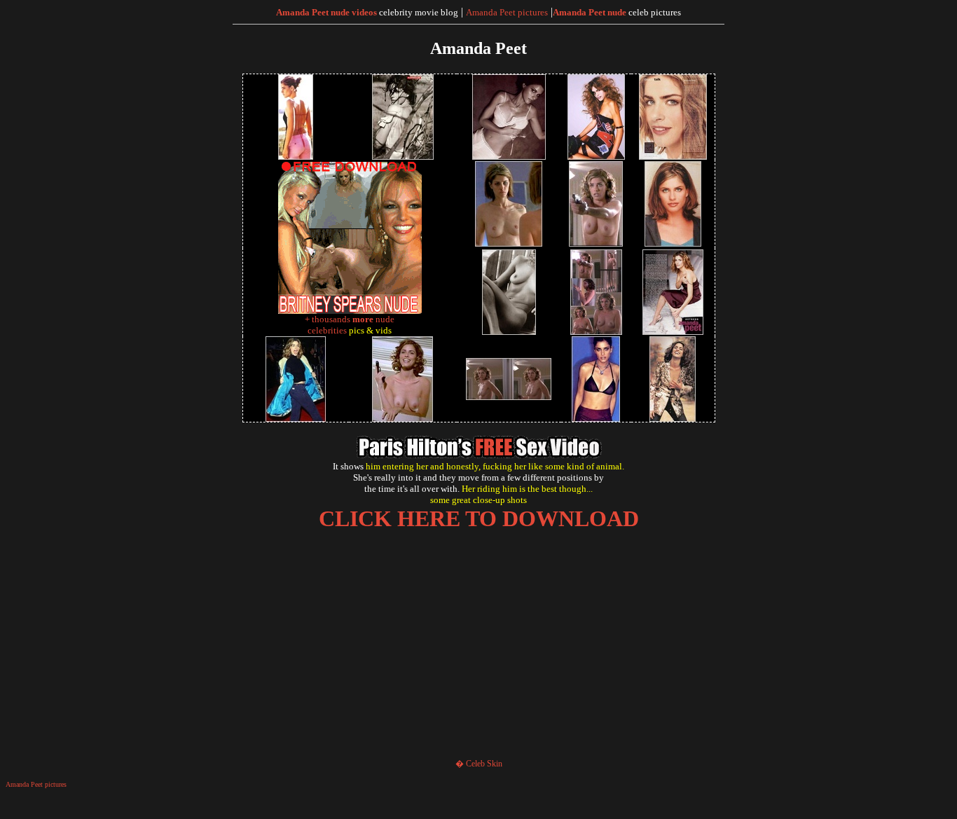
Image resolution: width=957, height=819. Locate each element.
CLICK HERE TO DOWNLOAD (479, 518)
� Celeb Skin (478, 764)
